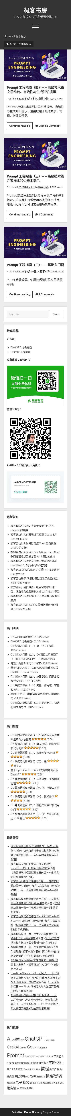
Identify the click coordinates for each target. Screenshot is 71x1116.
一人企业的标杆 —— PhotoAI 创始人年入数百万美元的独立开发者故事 (35, 986)
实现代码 (55, 1063)
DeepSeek (50, 1040)
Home (7, 36)
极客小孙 (43, 98)
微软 (20, 1069)
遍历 (62, 1083)
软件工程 (56, 1083)
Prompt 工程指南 (20, 351)
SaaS (28, 1056)
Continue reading (21, 126)
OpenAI (43, 1047)
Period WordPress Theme (25, 1112)
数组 (27, 1076)
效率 (38, 1069)
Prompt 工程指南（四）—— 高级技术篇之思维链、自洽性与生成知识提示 (35, 65)
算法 (32, 1083)
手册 (25, 1069)
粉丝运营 (38, 1083)
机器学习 (41, 1076)
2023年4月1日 (26, 98)
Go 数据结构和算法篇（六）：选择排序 (32, 796)
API (22, 1040)
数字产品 (54, 1069)
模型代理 (11, 1083)
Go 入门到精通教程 (22, 637)
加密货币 (34, 1063)
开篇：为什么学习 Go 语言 (26, 663)
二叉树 (47, 1056)
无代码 (33, 1076)
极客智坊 (54, 1075)
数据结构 (20, 1076)
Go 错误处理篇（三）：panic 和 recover (33, 752)
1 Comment (46, 214)
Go (29, 1047)
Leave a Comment (49, 125)
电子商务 (22, 1083)
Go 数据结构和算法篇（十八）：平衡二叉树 (35, 787)
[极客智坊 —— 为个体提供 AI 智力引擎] (35, 405)
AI (9, 1039)
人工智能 (56, 1056)
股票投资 (47, 1083)
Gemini (23, 1047)
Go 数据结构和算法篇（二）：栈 (29, 761)
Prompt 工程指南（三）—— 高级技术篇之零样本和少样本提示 (35, 154)
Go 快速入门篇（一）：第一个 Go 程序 (32, 645)
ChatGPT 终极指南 (21, 347)
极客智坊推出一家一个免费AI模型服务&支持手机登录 (35, 890)
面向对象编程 (26, 1088)
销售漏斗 (13, 1088)
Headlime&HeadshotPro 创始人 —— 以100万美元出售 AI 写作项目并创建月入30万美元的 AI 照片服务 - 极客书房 (35, 978)
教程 (45, 1068)
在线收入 (43, 1063)
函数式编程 (24, 1063)
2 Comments (46, 294)
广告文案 (13, 1069)
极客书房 (35, 10)
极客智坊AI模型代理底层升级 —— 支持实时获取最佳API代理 (35, 855)
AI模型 (16, 1039)
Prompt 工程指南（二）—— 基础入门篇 (35, 242)
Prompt (15, 1055)
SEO (33, 1056)
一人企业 (40, 1056)
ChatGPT (35, 1039)
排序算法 (31, 1069)
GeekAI (13, 1047)
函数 (17, 1063)
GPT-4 (35, 1047)
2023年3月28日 (27, 271)
